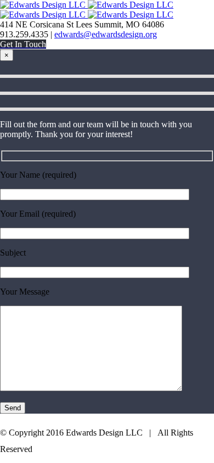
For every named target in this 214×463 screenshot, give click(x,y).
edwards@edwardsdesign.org (105, 34)
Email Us (191, 445)
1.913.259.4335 (121, 445)
